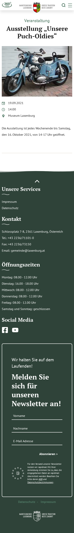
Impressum (9, 202)
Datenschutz (10, 208)
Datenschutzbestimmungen (40, 482)
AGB (40, 479)
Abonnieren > (48, 454)
